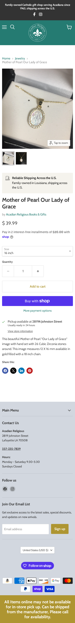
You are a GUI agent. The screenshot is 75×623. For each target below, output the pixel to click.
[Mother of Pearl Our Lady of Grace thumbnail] (8, 158)
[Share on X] (13, 371)
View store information (20, 331)
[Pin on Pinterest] (29, 371)
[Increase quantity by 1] (38, 271)
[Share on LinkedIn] (21, 371)
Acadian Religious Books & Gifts (26, 214)
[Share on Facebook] (5, 371)
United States (35, 550)
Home (6, 58)
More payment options (37, 310)
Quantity (7, 261)
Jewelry (20, 58)
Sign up (59, 529)
